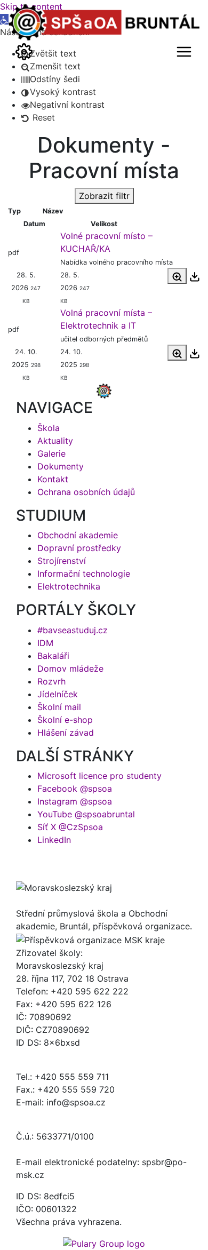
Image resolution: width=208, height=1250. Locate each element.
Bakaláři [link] (53, 655)
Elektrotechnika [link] (68, 586)
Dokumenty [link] (60, 466)
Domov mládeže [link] (70, 668)
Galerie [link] (51, 453)
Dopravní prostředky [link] (79, 548)
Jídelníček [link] (57, 694)
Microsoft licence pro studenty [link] (99, 775)
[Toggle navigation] (24, 52)
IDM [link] (45, 643)
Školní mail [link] (59, 707)
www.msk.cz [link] (41, 1055)
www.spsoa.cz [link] (45, 1149)
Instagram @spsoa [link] (74, 801)
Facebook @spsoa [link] (74, 788)
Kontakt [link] (52, 479)
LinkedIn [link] (54, 839)
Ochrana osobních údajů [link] (86, 492)
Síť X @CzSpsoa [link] (70, 827)
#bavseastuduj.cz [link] (72, 630)
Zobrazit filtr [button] (104, 195)
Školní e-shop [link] (65, 719)
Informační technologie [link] (83, 573)
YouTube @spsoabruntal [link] (86, 814)
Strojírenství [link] (61, 560)
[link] (50, 79)
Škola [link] (48, 428)
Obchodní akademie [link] (77, 535)
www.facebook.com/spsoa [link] (70, 1115)
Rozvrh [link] (51, 681)
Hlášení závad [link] (65, 732)
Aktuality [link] (55, 440)
